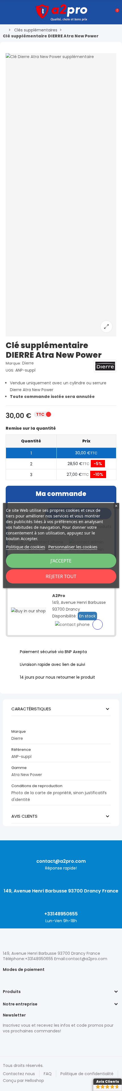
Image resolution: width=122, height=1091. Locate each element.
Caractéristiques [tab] (31, 709)
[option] (61, 194)
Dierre (28, 363)
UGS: (10, 370)
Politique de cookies (25, 546)
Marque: (13, 363)
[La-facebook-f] (35, 1043)
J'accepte (61, 561)
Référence (21, 749)
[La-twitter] (6, 1043)
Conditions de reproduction (36, 786)
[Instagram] (15, 1043)
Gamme (19, 767)
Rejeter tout (61, 576)
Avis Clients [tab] (24, 816)
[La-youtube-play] (45, 1043)
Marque (18, 731)
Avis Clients (107, 1081)
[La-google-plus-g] (25, 1043)
